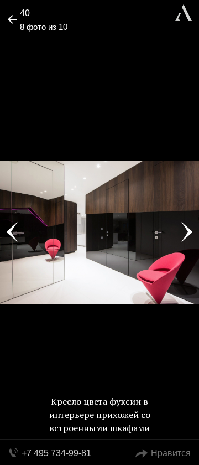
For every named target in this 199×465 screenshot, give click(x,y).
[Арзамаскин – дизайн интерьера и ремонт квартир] (183, 11)
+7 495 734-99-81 (56, 453)
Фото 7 (12, 232)
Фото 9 (187, 232)
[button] (51, 42)
